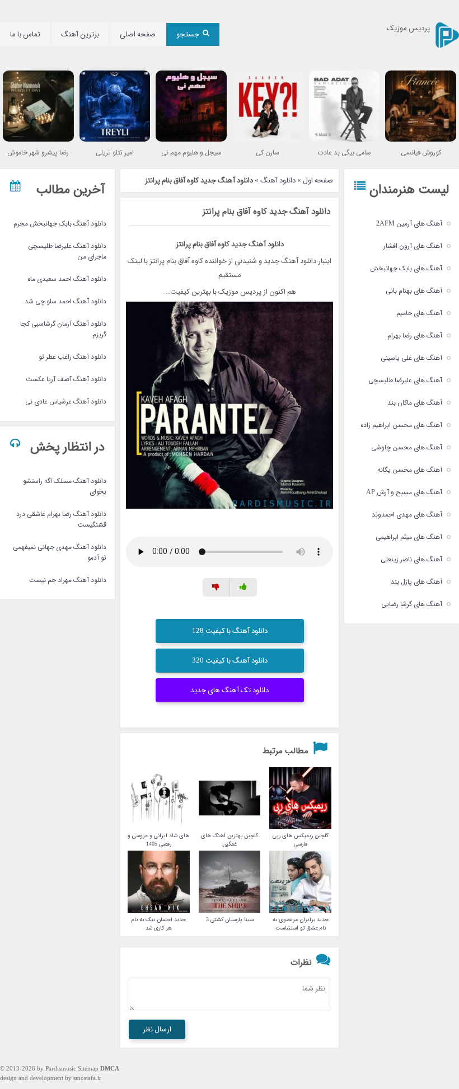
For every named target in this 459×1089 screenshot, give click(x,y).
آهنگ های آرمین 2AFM (409, 223)
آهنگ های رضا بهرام (414, 335)
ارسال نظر (157, 1029)
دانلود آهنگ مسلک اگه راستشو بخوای (64, 486)
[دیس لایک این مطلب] (216, 587)
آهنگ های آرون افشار (412, 246)
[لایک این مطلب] (243, 587)
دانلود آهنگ (278, 180)
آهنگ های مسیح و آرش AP (404, 492)
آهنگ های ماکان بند (414, 402)
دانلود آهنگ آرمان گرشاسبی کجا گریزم (63, 329)
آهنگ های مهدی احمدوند (407, 514)
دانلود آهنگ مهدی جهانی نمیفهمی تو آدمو (59, 552)
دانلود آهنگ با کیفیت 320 (230, 660)
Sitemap (88, 1069)
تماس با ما (25, 34)
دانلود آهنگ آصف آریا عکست (66, 379)
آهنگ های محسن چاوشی (406, 447)
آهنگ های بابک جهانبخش (406, 268)
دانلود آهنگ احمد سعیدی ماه (66, 279)
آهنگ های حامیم (419, 313)
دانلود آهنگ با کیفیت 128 (230, 631)
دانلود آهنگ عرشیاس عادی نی (65, 401)
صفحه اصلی (138, 34)
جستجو (187, 34)
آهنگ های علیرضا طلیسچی (405, 380)
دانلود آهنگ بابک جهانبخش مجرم (59, 223)
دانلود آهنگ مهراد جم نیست (67, 580)
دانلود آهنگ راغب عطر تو (72, 356)
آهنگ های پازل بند (416, 581)
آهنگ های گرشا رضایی (411, 604)
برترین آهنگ (80, 34)
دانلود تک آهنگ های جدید (229, 690)
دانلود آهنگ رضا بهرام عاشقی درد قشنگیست (61, 519)
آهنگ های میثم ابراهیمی (409, 537)
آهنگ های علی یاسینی (411, 358)
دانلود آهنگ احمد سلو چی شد (65, 301)
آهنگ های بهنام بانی (414, 290)
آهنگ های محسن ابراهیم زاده (401, 425)
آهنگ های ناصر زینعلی (411, 559)
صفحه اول (318, 180)
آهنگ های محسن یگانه (409, 469)
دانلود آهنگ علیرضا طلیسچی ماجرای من (67, 251)
